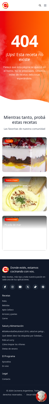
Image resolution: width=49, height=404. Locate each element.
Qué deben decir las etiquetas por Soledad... (22, 335)
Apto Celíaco (7, 309)
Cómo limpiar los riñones (13, 344)
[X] (27, 287)
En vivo (5, 366)
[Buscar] (40, 5)
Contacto (6, 379)
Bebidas (6, 305)
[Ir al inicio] (5, 5)
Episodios (6, 361)
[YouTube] (20, 287)
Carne (5, 318)
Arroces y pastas (9, 314)
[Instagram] (12, 287)
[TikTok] (35, 287)
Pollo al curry (8, 340)
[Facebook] (5, 287)
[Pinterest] (43, 287)
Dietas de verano (10, 348)
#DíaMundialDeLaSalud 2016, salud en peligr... (23, 331)
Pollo (4, 301)
